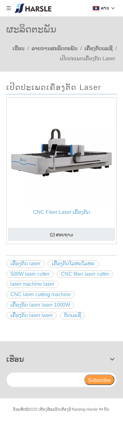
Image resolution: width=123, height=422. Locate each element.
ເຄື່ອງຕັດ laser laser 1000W (40, 305)
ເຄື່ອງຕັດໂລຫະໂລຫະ (73, 263)
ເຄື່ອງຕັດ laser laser (31, 315)
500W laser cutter (30, 274)
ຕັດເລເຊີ (72, 315)
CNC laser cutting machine (40, 294)
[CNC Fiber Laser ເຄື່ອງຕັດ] (61, 152)
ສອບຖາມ (64, 234)
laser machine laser (32, 284)
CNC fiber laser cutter (85, 274)
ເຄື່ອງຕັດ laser (25, 263)
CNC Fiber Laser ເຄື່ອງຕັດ (61, 212)
